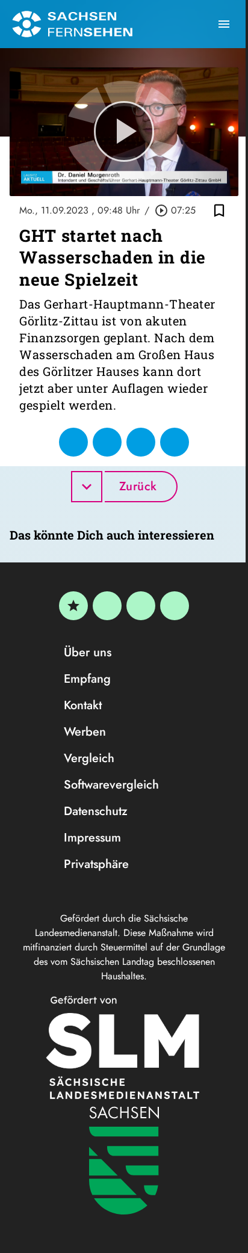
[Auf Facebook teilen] (73, 442)
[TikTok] (174, 605)
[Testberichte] (73, 605)
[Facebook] (107, 605)
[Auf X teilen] (107, 442)
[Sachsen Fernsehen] (72, 24)
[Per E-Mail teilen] (174, 442)
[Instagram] (140, 605)
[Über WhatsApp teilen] (140, 442)
